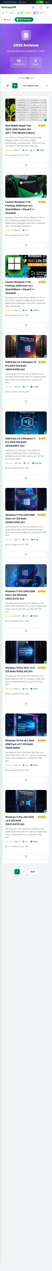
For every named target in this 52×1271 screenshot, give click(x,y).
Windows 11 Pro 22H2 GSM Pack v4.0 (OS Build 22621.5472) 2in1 (20, 595)
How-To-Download (10, 2)
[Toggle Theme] (48, 7)
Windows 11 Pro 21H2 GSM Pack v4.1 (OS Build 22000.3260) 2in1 (20, 519)
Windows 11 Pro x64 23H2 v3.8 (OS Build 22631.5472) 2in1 (19, 821)
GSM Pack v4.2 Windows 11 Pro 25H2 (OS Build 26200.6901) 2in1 (20, 442)
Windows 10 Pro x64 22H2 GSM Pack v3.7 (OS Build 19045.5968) (19, 744)
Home (8, 20)
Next (32, 872)
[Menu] (33, 7)
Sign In (47, 2)
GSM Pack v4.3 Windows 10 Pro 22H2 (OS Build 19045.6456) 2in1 (20, 366)
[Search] (41, 7)
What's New (21, 2)
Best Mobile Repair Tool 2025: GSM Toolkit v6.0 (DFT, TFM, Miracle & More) (20, 129)
